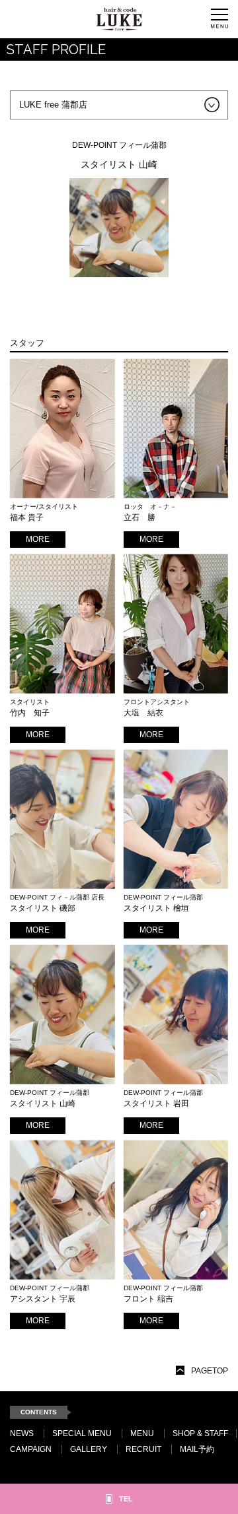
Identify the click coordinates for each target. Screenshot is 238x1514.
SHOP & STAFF (200, 1433)
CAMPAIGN (31, 1449)
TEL (126, 1499)
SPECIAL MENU (82, 1433)
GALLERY (88, 1449)
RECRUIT (143, 1449)
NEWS (22, 1433)
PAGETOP (209, 1370)
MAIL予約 (197, 1449)
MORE (38, 539)
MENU (142, 1433)
